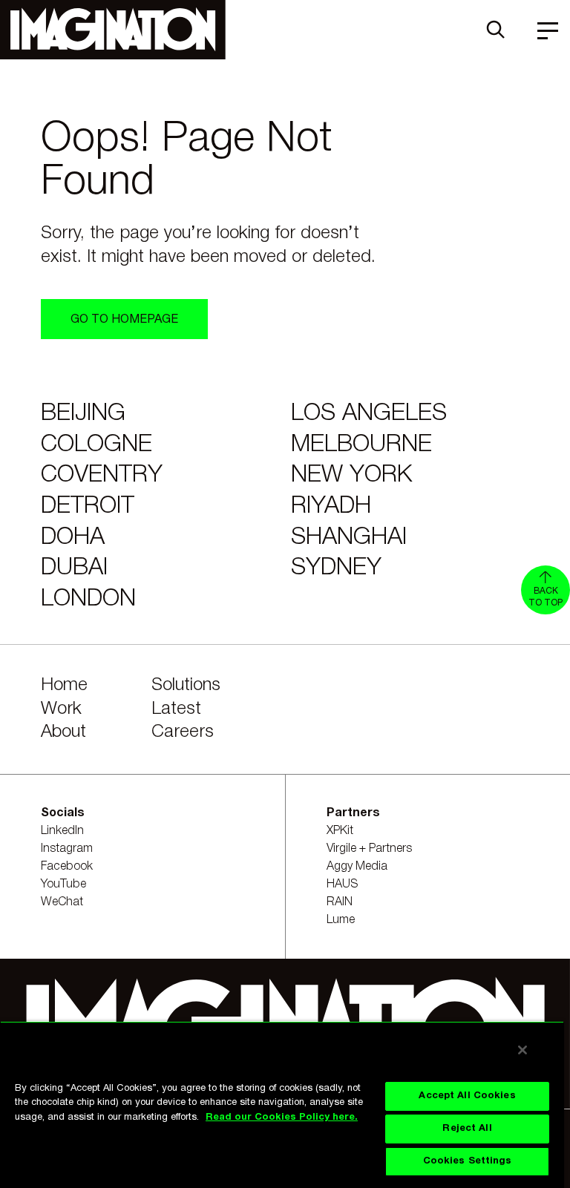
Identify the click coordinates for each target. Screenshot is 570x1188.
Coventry (102, 475)
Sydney (336, 568)
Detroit (87, 506)
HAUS (342, 884)
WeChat (62, 902)
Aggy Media (357, 867)
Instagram (67, 849)
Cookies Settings (467, 1161)
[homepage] (113, 29)
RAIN (340, 902)
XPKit (340, 831)
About (63, 732)
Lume (341, 920)
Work (61, 709)
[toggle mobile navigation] (547, 29)
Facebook (67, 867)
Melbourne (361, 445)
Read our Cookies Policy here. (282, 1117)
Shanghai (349, 537)
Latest (176, 709)
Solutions (185, 685)
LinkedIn (62, 831)
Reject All (466, 1128)
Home (64, 685)
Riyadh (331, 506)
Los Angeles (369, 413)
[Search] (495, 29)
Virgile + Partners (369, 849)
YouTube (63, 884)
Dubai (74, 568)
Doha (73, 537)
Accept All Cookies (467, 1096)
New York (351, 475)
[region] (282, 1104)
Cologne (96, 445)
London (88, 599)
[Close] (522, 1050)
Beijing (83, 413)
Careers (182, 732)
